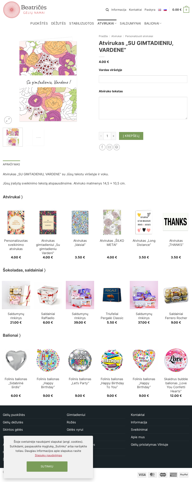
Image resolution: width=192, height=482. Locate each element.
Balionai (151, 23)
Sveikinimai (139, 429)
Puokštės (39, 23)
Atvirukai (106, 23)
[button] (107, 9)
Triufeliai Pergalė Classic (112, 316)
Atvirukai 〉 (13, 197)
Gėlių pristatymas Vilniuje (149, 444)
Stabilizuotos (81, 23)
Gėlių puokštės (14, 415)
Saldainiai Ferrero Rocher (176, 316)
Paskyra (150, 9)
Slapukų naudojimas (48, 455)
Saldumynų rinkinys (16, 316)
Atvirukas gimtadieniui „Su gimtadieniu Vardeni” (48, 247)
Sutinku (47, 466)
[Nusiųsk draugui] (109, 147)
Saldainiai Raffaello (48, 316)
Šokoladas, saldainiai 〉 (24, 270)
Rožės (71, 422)
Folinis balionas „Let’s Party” (80, 381)
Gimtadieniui (76, 415)
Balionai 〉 (12, 335)
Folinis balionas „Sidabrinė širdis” (16, 383)
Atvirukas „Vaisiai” (80, 243)
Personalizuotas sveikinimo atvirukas (16, 245)
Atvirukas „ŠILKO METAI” (112, 243)
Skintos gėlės (13, 429)
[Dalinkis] (102, 147)
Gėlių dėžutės (13, 422)
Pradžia (103, 36)
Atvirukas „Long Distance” (144, 243)
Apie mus (138, 437)
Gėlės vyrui (75, 429)
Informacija (118, 9)
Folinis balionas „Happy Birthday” (48, 383)
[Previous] (9, 80)
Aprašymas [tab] (11, 164)
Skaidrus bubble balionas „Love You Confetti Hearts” (176, 385)
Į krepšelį (131, 136)
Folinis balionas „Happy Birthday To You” (112, 383)
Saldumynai (130, 23)
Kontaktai (135, 9)
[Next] (86, 80)
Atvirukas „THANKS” (176, 243)
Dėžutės (58, 23)
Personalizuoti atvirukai (139, 36)
